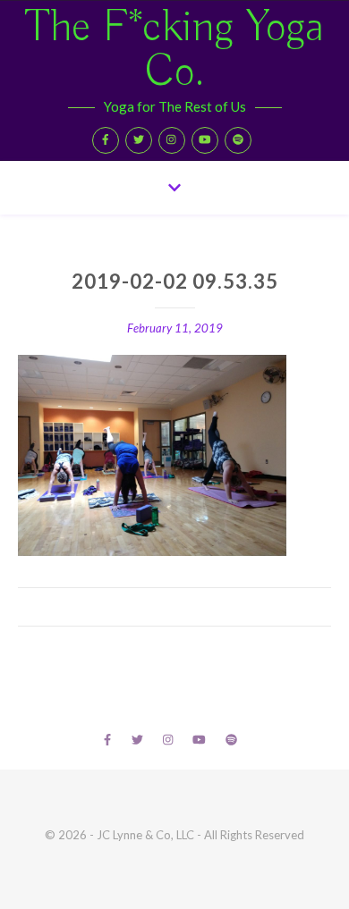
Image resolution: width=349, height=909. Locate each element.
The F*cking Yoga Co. (175, 51)
